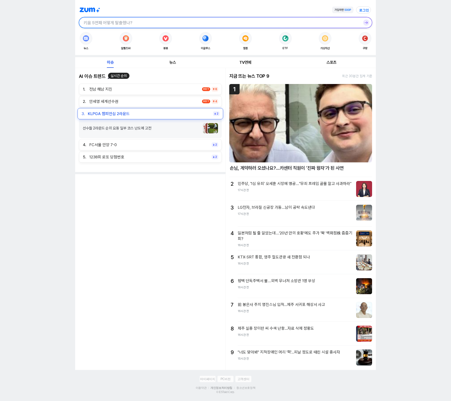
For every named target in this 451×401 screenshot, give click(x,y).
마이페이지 (207, 379)
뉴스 (172, 62)
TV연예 (245, 62)
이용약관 (201, 387)
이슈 (110, 62)
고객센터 (243, 379)
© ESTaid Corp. (225, 392)
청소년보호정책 (245, 387)
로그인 (364, 10)
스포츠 (332, 62)
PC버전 (225, 379)
